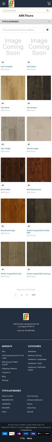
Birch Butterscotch (34, 190)
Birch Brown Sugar (8, 230)
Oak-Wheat (5, 108)
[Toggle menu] (3, 3)
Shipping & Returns (9, 369)
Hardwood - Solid (35, 363)
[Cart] (49, 3)
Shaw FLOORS (7, 396)
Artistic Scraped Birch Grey (11, 274)
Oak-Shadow (32, 108)
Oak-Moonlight (32, 149)
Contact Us (6, 372)
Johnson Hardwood (34, 400)
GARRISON (6, 404)
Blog (4, 376)
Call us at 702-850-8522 (26, 331)
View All (30, 412)
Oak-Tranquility (6, 67)
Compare (3, 62)
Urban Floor (31, 408)
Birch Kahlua (5, 190)
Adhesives (32, 351)
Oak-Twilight (5, 149)
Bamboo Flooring (34, 355)
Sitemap (5, 380)
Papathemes (27, 430)
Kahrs (4, 412)
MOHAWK (6, 408)
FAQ (3, 351)
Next (34, 295)
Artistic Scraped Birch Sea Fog (38, 274)
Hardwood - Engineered (37, 359)
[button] (47, 29)
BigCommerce (31, 427)
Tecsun (29, 404)
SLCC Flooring (32, 396)
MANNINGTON (7, 400)
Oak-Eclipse (31, 67)
